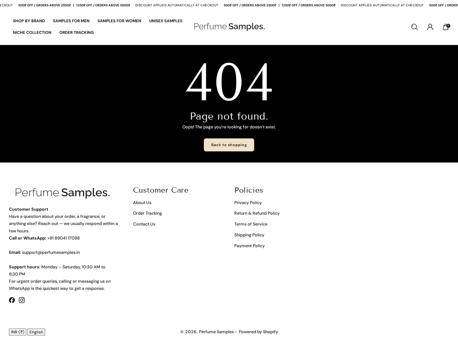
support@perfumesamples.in (51, 252)
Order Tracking (147, 213)
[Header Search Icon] (414, 27)
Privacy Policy (248, 202)
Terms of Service (250, 224)
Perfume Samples (217, 332)
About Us (142, 202)
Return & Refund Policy (257, 213)
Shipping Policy (249, 235)
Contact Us (144, 224)
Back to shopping (229, 144)
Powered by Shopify (258, 332)
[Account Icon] (430, 27)
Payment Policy (249, 246)
